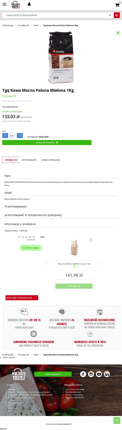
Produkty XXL (23, 25)
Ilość (4, 131)
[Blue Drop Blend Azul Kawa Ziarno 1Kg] (74, 248)
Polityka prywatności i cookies (21, 397)
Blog (10, 410)
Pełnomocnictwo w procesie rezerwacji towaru (29, 392)
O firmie (11, 400)
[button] (4, 4)
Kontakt (11, 389)
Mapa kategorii (15, 402)
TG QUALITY (9, 96)
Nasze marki (13, 405)
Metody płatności (73, 392)
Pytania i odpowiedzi (74, 397)
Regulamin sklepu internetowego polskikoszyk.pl (30, 394)
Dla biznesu (13, 408)
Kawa (36, 25)
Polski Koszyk (7, 25)
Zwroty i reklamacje (74, 394)
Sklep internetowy (57, 424)
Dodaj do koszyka (45, 142)
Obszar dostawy (8, 357)
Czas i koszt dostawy (74, 389)
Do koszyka (73, 286)
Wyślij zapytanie (57, 374)
